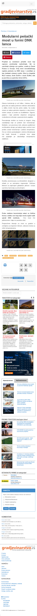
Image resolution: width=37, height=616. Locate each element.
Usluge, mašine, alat (7, 591)
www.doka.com (15, 483)
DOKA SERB (14, 480)
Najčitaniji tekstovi (21, 380)
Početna (4, 31)
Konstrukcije (5, 581)
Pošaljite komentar (19, 278)
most (6, 255)
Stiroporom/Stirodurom (11, 499)
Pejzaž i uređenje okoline (8, 589)
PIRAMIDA (14, 475)
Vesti (2, 566)
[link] (18, 11)
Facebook (17, 52)
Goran (3, 519)
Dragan (3, 527)
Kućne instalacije (6, 587)
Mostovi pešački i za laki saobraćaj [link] (12, 293)
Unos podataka (5, 559)
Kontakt (3, 555)
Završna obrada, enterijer (8, 585)
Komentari (6, 517)
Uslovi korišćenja (6, 560)
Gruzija (30, 255)
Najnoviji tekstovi (8, 380)
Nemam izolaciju (9, 504)
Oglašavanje (4, 557)
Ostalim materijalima (10, 502)
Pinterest (8, 57)
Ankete (3, 576)
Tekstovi (3, 568)
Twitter (27, 52)
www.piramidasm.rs (16, 478)
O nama (3, 553)
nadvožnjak (13, 255)
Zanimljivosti (12, 31)
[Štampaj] (5, 265)
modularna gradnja (8, 258)
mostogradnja (22, 255)
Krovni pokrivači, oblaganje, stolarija (11, 583)
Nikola (3, 523)
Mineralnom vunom (10, 497)
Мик (3, 535)
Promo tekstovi (5, 570)
